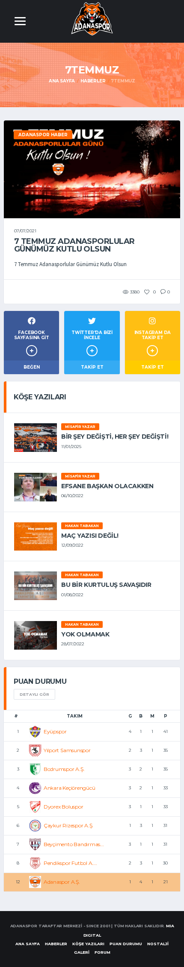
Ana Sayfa (62, 81)
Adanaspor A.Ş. (62, 882)
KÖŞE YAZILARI (88, 943)
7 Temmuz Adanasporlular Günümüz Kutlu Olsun (74, 245)
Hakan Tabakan (82, 526)
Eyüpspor (55, 731)
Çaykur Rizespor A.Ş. (68, 825)
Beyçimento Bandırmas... (74, 844)
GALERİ (81, 952)
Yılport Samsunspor (67, 750)
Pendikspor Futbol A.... (70, 863)
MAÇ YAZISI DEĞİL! (90, 535)
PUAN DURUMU (126, 943)
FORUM (102, 952)
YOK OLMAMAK (85, 634)
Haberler (92, 81)
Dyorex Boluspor (63, 806)
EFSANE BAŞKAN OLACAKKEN (107, 486)
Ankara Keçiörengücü (69, 788)
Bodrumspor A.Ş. (64, 769)
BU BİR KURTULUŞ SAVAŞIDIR (106, 585)
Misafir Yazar (80, 427)
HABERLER (56, 943)
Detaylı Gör (34, 694)
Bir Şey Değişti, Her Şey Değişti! (114, 436)
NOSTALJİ (158, 943)
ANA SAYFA (27, 943)
